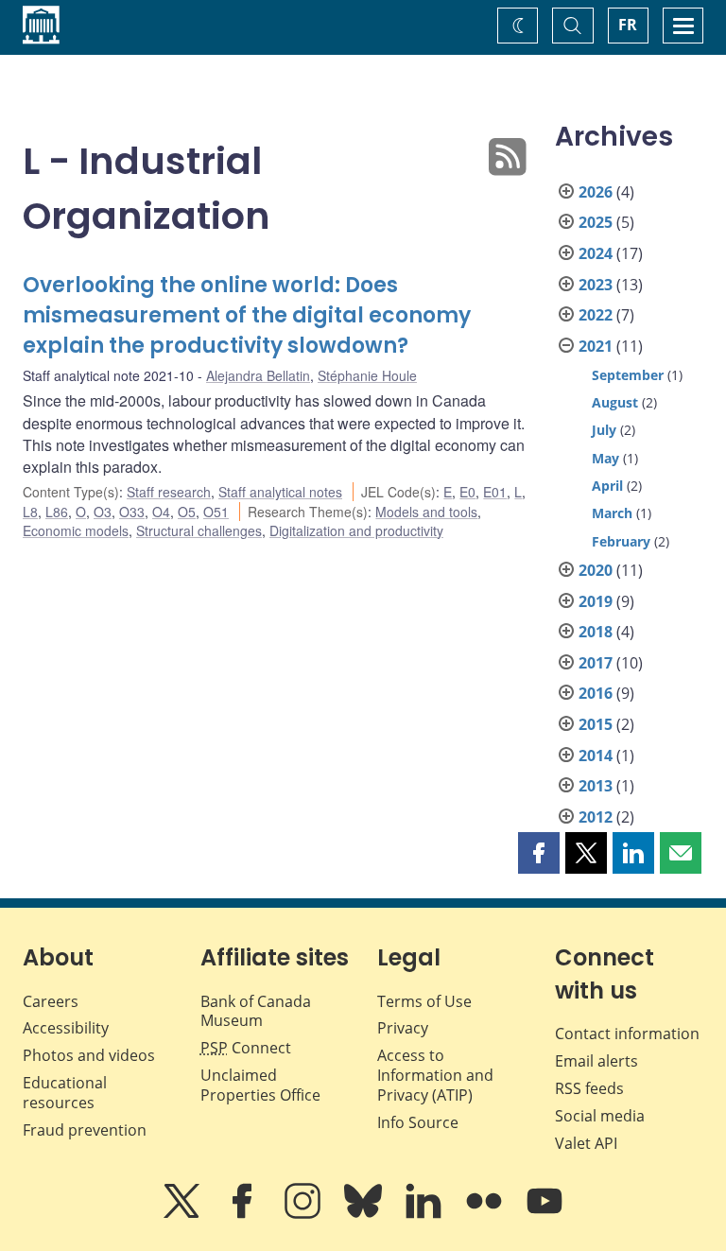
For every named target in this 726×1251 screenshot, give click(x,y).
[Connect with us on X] (183, 1214)
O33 (132, 511)
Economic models (76, 530)
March (612, 513)
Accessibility (66, 1027)
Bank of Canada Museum (255, 1011)
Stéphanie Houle (367, 375)
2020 (596, 570)
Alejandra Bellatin (258, 375)
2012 (596, 817)
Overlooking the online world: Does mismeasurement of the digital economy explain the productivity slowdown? (247, 315)
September (628, 375)
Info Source (417, 1122)
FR (627, 24)
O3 (103, 511)
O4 (161, 511)
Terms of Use (424, 1001)
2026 (596, 192)
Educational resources (65, 1092)
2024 (596, 253)
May (605, 458)
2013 (596, 785)
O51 (216, 511)
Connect (245, 1047)
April (607, 486)
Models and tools (426, 511)
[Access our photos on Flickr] (486, 1214)
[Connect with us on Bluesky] (365, 1214)
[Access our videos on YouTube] (544, 1214)
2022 (596, 314)
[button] (539, 853)
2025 (596, 222)
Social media (600, 1115)
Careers (50, 1001)
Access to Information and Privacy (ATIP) (435, 1075)
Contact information (627, 1033)
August (615, 402)
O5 (187, 511)
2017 (596, 662)
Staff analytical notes (280, 491)
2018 (596, 631)
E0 (467, 491)
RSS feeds (589, 1088)
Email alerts (596, 1061)
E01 (495, 491)
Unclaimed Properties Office (260, 1085)
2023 (596, 284)
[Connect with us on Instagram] (304, 1214)
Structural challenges (199, 530)
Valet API (586, 1143)
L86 (56, 511)
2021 (596, 346)
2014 (596, 755)
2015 (596, 724)
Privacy (402, 1027)
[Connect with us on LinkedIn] (425, 1214)
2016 (596, 693)
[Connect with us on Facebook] (244, 1214)
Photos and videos (89, 1055)
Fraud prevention (85, 1130)
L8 (30, 511)
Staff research (169, 491)
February (621, 541)
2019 (596, 601)
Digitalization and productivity (356, 530)
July (604, 430)
